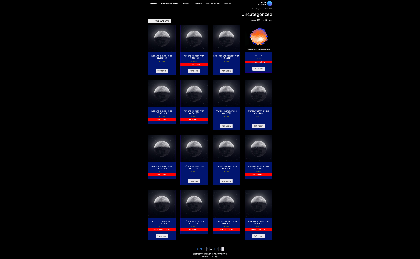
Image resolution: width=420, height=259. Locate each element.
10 (205, 249)
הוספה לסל (258, 69)
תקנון (217, 256)
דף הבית (227, 4)
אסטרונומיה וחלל (213, 4)
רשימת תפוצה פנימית (169, 4)
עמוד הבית (268, 9)
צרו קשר (153, 4)
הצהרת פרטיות (207, 256)
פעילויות (198, 4)
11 (201, 249)
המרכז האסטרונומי (261, 3)
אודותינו (186, 4)
